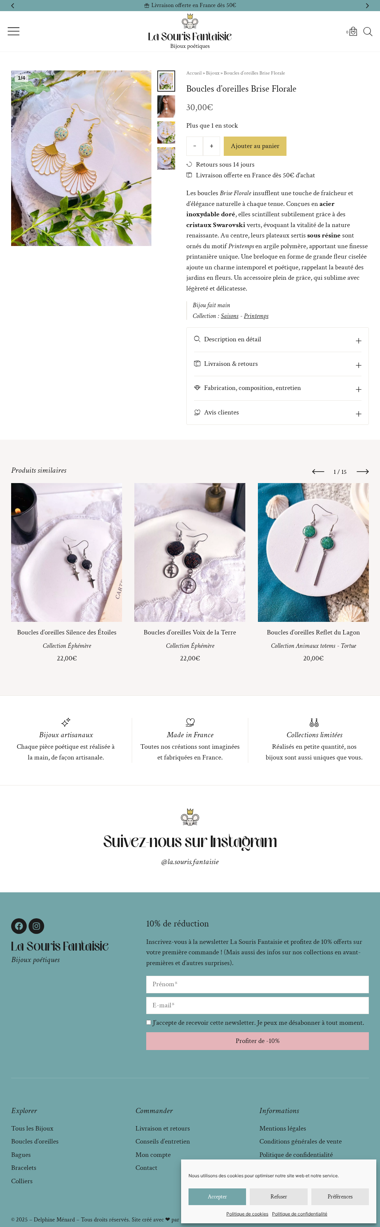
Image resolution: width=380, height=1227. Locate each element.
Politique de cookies (247, 1214)
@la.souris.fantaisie (190, 861)
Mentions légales (282, 1128)
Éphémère (79, 646)
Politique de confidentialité (299, 1214)
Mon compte (153, 1154)
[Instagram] (36, 926)
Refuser (279, 1196)
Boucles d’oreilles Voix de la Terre (190, 632)
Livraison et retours (162, 1128)
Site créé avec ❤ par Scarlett (165, 1220)
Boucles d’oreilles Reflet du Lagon (313, 632)
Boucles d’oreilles (35, 1141)
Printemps (256, 316)
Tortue (348, 646)
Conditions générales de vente (300, 1141)
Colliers (22, 1181)
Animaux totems (315, 646)
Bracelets (23, 1167)
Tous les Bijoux (32, 1128)
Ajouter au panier (255, 146)
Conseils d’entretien (162, 1141)
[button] (12, 5)
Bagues (21, 1154)
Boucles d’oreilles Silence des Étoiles (67, 632)
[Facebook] (19, 926)
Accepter (217, 1196)
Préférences (340, 1196)
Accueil (194, 73)
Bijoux (212, 73)
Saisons (229, 316)
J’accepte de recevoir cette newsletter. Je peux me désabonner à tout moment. (258, 1022)
